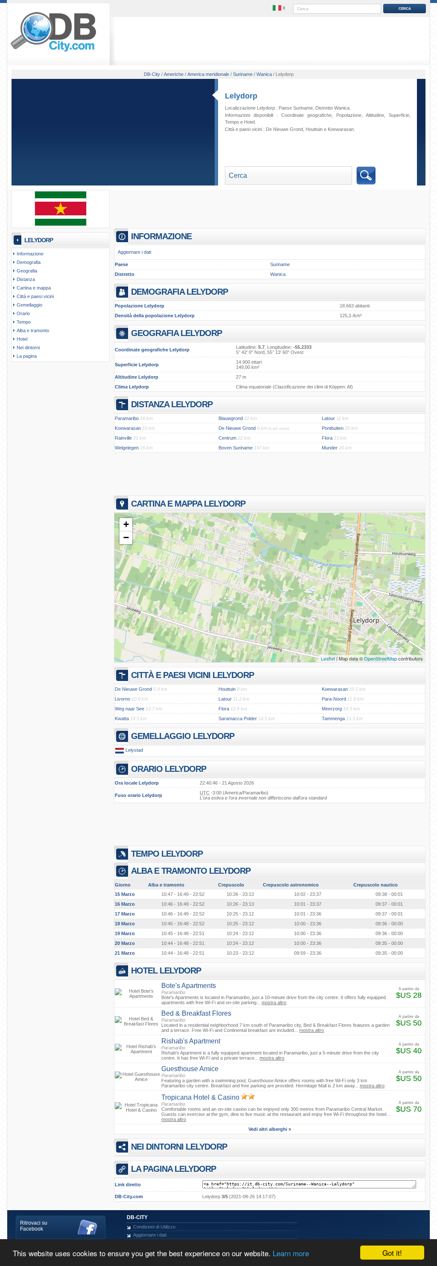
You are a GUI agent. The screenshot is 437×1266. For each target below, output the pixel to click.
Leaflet (328, 658)
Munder (330, 447)
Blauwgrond (230, 418)
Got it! (392, 1252)
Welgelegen (127, 447)
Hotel (249, 122)
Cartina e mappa (34, 287)
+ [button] (126, 524)
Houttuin (314, 129)
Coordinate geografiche (306, 115)
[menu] (279, 8)
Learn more (291, 1253)
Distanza (26, 279)
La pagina (27, 356)
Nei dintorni (28, 347)
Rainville (123, 437)
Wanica (278, 274)
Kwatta (122, 718)
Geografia (27, 270)
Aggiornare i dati (134, 252)
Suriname (280, 264)
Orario (23, 313)
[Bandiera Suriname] (61, 224)
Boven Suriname (235, 447)
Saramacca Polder (237, 718)
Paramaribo (127, 418)
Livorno (122, 698)
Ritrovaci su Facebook (33, 1226)
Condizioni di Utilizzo (154, 1226)
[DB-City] (53, 51)
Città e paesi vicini (35, 296)
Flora (327, 437)
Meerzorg (332, 708)
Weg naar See (129, 708)
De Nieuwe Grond (284, 129)
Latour (328, 418)
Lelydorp (241, 96)
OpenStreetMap (380, 658)
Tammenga (333, 718)
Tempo (232, 122)
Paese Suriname (296, 107)
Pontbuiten (333, 428)
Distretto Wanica (332, 107)
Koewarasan (341, 129)
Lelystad (134, 750)
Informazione (30, 253)
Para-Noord (334, 698)
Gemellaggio (29, 304)
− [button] (126, 537)
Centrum (227, 437)
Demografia (29, 262)
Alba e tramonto (33, 330)
